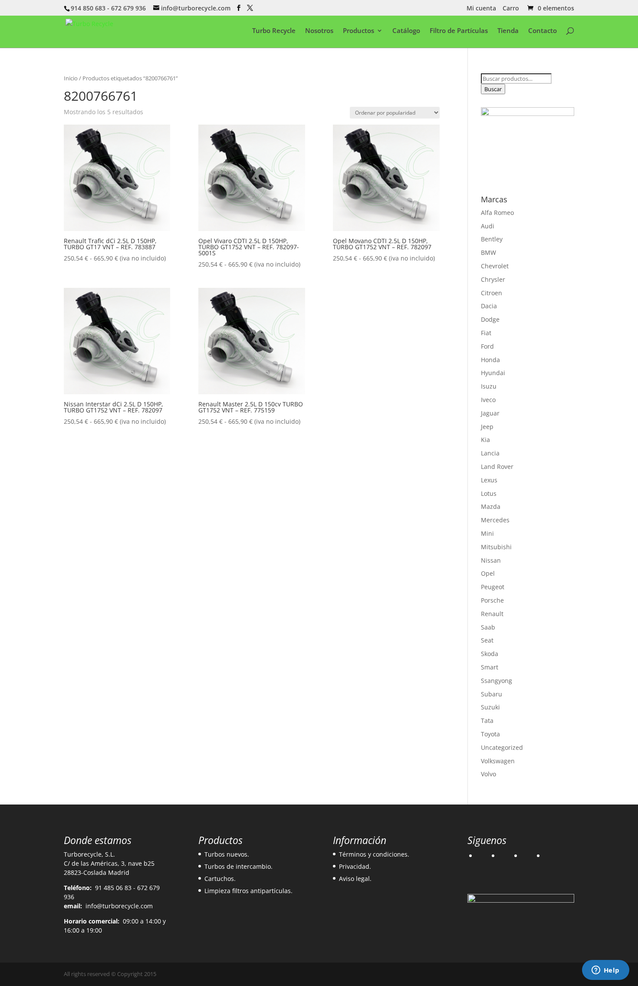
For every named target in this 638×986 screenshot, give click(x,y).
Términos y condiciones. (374, 854)
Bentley (492, 239)
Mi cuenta (481, 8)
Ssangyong (496, 680)
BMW (488, 252)
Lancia (490, 453)
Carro (511, 8)
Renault (492, 614)
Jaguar (490, 413)
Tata (487, 720)
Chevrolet (495, 266)
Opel (488, 573)
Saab (488, 627)
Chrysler (493, 279)
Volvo (488, 774)
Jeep (487, 426)
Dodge (490, 319)
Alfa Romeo (497, 212)
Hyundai (493, 373)
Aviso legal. (355, 878)
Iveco (488, 400)
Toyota (490, 734)
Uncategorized (502, 747)
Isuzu (489, 386)
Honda (490, 360)
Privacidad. (355, 866)
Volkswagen (498, 761)
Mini (487, 533)
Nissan (491, 560)
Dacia (489, 306)
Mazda (490, 506)
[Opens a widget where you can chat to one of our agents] (605, 971)
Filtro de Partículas (459, 31)
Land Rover (497, 466)
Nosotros (319, 31)
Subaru (491, 694)
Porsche (492, 600)
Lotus (489, 493)
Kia (485, 439)
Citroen (491, 293)
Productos (358, 31)
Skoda (489, 654)
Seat (487, 640)
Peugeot (492, 587)
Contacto (542, 31)
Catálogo (406, 31)
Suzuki (490, 707)
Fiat (486, 333)
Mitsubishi (496, 547)
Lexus (489, 480)
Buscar (493, 89)
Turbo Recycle (274, 31)
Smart (489, 667)
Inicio (71, 78)
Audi (487, 226)
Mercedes (495, 520)
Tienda (508, 31)
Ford (487, 346)
